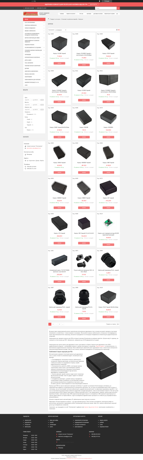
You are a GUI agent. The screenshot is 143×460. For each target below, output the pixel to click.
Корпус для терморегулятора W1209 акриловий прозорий (108, 234)
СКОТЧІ (51, 427)
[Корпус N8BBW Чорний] (59, 188)
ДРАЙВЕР (102, 422)
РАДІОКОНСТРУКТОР (104, 427)
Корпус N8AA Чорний (59, 162)
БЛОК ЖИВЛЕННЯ (79, 427)
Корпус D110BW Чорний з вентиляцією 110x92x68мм (83, 54)
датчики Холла (94, 407)
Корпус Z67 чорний (108, 198)
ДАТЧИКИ (27, 68)
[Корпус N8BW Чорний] (84, 188)
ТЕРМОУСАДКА (53, 424)
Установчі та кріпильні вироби (69, 19)
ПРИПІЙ (51, 422)
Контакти (89, 13)
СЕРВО (101, 424)
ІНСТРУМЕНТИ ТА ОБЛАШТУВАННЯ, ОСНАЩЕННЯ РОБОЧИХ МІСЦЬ (32, 34)
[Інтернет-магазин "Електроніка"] (30, 13)
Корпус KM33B (84, 127)
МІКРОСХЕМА (28, 427)
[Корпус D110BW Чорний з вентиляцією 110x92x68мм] (84, 43)
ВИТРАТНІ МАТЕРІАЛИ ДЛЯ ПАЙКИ (32, 38)
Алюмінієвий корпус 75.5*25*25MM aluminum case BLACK (59, 271)
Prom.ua (79, 455)
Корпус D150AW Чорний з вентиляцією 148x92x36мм (59, 91)
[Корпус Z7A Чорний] (59, 223)
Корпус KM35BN (108, 127)
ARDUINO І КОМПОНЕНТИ (30, 31)
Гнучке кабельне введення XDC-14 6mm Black (84, 271)
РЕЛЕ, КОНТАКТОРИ (29, 63)
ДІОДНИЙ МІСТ (28, 422)
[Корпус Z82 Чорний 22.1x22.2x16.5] (84, 223)
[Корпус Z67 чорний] (108, 188)
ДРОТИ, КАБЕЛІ (28, 60)
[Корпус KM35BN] (108, 117)
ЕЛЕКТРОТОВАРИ (28, 77)
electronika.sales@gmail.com (34, 148)
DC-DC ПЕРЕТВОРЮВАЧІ (30, 22)
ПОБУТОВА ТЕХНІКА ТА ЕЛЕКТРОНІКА (32, 65)
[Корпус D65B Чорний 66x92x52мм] (59, 117)
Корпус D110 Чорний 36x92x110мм (108, 307)
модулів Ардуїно (100, 346)
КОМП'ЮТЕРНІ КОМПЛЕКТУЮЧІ (31, 71)
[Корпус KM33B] (84, 117)
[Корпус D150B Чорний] (84, 80)
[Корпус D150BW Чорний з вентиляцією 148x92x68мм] (108, 80)
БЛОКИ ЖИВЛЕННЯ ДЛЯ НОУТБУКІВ (32, 79)
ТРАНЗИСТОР (27, 424)
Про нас (81, 13)
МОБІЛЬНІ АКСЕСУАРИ (29, 74)
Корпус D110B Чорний (59, 53)
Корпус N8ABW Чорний (84, 162)
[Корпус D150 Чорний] (108, 43)
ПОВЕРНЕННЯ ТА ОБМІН (109, 13)
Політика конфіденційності (85, 458)
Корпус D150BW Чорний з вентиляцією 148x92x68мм (108, 91)
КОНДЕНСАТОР (28, 420)
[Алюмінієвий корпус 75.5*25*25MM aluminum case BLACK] (59, 260)
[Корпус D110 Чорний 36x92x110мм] (108, 297)
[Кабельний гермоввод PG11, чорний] (108, 260)
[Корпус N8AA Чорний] (59, 152)
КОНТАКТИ (93, 4)
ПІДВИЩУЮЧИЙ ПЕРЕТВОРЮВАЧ (82, 422)
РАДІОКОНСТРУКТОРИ (29, 44)
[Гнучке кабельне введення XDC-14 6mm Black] (84, 260)
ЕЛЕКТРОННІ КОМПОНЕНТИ (30, 25)
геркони (86, 407)
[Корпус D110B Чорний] (59, 43)
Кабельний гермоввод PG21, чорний (59, 307)
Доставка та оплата (98, 13)
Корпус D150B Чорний (84, 90)
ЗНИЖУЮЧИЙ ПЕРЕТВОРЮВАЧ (81, 420)
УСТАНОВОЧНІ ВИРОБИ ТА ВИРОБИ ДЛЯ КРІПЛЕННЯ (33, 51)
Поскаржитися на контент (73, 458)
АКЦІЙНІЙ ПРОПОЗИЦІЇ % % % (32, 82)
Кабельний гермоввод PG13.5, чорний (84, 307)
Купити (59, 63)
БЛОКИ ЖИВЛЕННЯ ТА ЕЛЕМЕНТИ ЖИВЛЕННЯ (32, 41)
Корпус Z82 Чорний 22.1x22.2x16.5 (84, 233)
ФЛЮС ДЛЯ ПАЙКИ (54, 420)
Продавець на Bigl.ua (72, 457)
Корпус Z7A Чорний (59, 233)
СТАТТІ (26, 85)
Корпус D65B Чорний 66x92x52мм (59, 127)
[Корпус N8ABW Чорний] (84, 152)
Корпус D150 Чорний (108, 53)
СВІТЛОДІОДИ (28, 54)
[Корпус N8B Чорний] (108, 152)
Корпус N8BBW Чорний (59, 198)
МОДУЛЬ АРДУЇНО (103, 420)
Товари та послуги (70, 13)
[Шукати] (118, 8)
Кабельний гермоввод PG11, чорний (108, 270)
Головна (62, 13)
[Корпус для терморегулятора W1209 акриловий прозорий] (108, 223)
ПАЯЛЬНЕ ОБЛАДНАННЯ (30, 28)
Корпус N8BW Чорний (84, 198)
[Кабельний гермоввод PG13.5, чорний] (84, 297)
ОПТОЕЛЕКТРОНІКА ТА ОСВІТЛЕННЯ (32, 57)
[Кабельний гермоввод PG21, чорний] (59, 297)
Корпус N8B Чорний (108, 162)
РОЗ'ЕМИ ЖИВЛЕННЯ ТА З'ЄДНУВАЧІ (33, 47)
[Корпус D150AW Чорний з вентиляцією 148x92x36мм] (59, 80)
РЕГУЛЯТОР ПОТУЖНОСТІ (80, 424)
